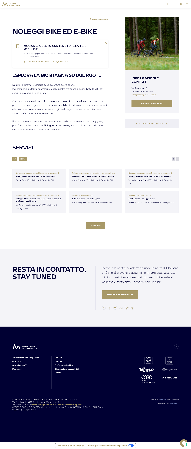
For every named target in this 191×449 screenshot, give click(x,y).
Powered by (168, 403)
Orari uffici (17, 361)
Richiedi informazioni (152, 103)
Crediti (58, 373)
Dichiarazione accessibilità (67, 369)
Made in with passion (165, 399)
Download (17, 369)
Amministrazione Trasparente (25, 357)
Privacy (58, 357)
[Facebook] (104, 307)
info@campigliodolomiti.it (143, 94)
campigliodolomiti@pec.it (69, 404)
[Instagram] (109, 307)
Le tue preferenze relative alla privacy (107, 445)
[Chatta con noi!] (184, 443)
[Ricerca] (14, 159)
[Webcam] (180, 4)
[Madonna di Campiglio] (11, 4)
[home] (25, 345)
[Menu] (187, 4)
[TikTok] (127, 307)
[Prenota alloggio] (166, 4)
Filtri (22, 159)
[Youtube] (115, 307)
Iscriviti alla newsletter (120, 294)
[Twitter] (121, 307)
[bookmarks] (173, 4)
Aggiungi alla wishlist (100, 19)
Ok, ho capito (61, 62)
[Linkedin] (132, 307)
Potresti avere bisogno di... (153, 124)
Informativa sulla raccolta (70, 445)
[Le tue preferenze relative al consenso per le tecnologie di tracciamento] (186, 444)
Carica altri (95, 225)
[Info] (159, 4)
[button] (176, 346)
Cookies (58, 361)
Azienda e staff (19, 365)
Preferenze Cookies (64, 365)
